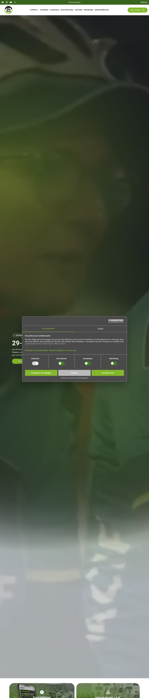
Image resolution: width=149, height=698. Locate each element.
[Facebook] (3, 2)
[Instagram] (7, 2)
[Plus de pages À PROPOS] (38, 9)
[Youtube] (11, 2)
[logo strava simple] (15, 2)
